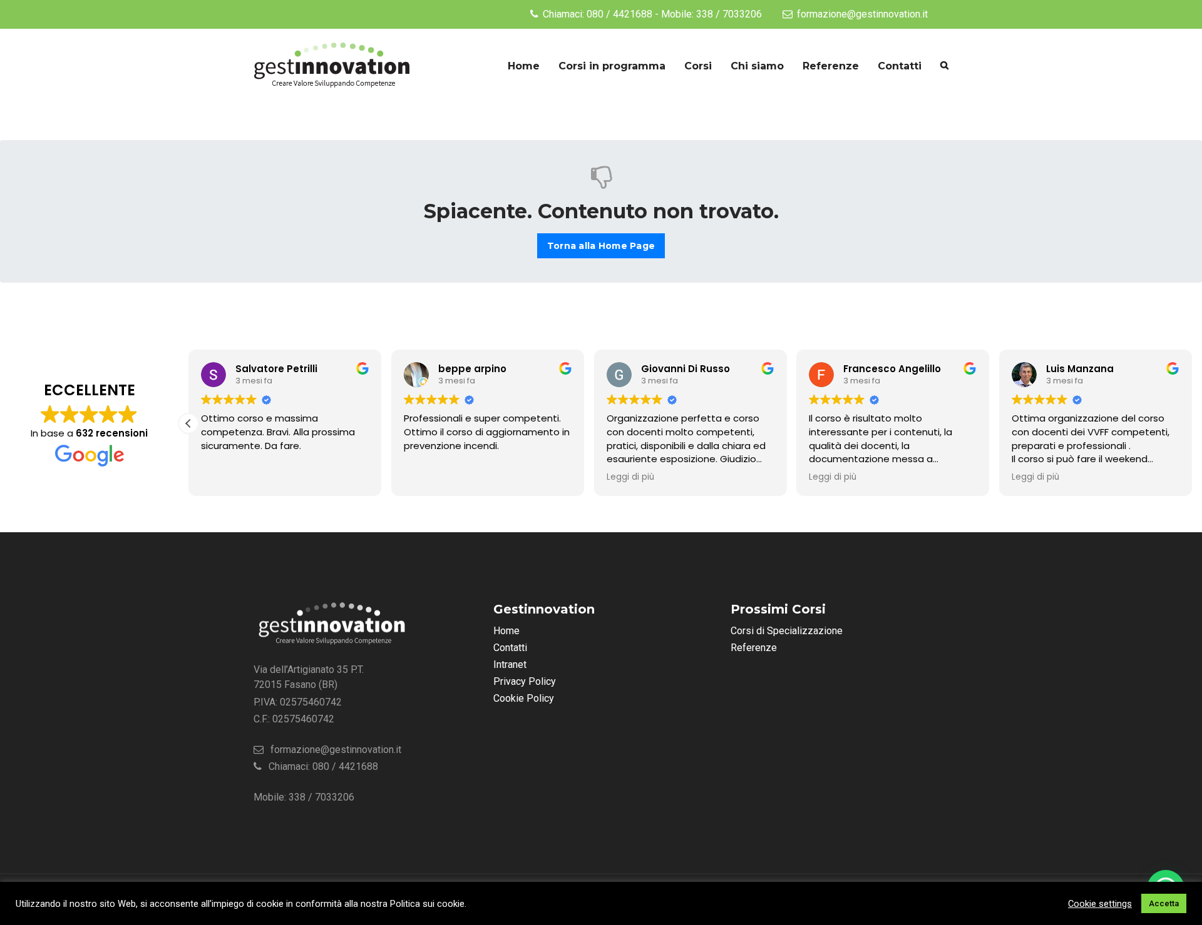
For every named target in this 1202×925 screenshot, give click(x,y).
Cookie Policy (523, 698)
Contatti (900, 66)
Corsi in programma (611, 66)
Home (524, 66)
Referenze (831, 66)
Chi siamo (757, 66)
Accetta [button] (1164, 903)
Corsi (698, 66)
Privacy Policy (524, 681)
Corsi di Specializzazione (787, 631)
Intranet (510, 664)
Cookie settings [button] (1100, 903)
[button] (188, 423)
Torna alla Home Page (601, 245)
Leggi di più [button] (630, 477)
